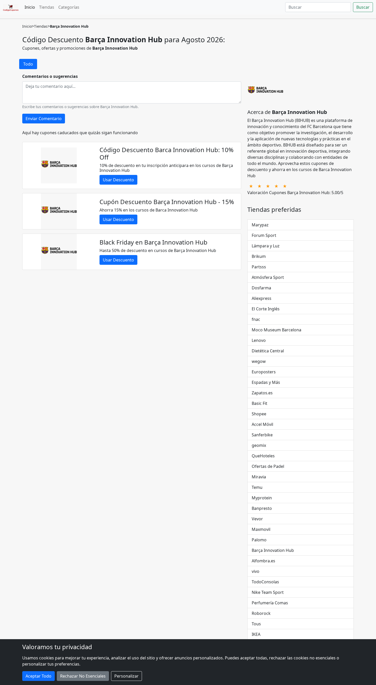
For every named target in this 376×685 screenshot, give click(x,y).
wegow (259, 361)
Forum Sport (264, 235)
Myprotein (262, 498)
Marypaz (260, 225)
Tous (256, 624)
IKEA (256, 634)
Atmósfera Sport (268, 277)
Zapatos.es (262, 393)
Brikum (259, 256)
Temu (257, 487)
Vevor (257, 519)
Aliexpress (261, 298)
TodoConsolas (265, 582)
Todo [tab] (28, 64)
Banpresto (262, 508)
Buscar (363, 7)
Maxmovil (261, 529)
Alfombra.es (263, 561)
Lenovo (259, 340)
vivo (255, 571)
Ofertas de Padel (268, 466)
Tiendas (46, 7)
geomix (259, 445)
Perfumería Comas (270, 603)
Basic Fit (259, 403)
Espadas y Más (266, 382)
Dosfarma (261, 288)
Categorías (68, 7)
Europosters (264, 372)
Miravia (259, 477)
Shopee (259, 414)
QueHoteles (263, 456)
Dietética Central (268, 351)
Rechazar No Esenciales (83, 676)
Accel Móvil (262, 424)
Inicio (30, 7)
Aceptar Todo (38, 676)
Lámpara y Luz (266, 246)
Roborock (261, 613)
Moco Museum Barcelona (276, 330)
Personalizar (126, 676)
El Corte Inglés (266, 309)
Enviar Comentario (44, 118)
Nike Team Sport (268, 592)
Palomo (259, 540)
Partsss (259, 267)
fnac (256, 319)
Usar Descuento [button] (118, 180)
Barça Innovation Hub (273, 550)
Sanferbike (262, 435)
